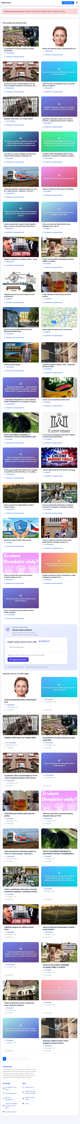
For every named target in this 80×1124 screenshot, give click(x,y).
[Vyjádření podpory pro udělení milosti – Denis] (21, 252)
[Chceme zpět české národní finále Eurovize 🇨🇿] (59, 462)
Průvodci (6, 1083)
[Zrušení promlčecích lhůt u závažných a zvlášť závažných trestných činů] (59, 569)
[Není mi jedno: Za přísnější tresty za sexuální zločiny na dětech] (59, 77)
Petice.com (6, 3)
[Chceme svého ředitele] (21, 357)
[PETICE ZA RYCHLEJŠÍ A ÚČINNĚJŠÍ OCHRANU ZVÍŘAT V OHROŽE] (59, 253)
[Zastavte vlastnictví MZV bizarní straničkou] (59, 182)
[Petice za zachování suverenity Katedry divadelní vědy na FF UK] (21, 569)
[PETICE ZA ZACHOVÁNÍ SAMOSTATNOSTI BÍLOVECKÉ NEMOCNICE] (21, 323)
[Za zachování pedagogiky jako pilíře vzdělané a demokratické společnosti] (59, 428)
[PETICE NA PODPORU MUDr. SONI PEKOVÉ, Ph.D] (59, 41)
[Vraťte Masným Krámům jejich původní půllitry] (59, 288)
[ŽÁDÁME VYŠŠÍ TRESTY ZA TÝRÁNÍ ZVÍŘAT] (21, 111)
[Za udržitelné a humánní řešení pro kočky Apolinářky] (21, 42)
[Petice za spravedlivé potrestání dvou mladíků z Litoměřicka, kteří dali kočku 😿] (21, 463)
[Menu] (77, 3)
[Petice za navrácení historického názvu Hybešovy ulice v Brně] (59, 218)
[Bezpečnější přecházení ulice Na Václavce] (59, 322)
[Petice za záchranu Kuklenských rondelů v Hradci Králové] (21, 499)
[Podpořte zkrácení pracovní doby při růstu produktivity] (21, 288)
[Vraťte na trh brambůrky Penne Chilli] (59, 392)
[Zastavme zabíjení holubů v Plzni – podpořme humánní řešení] (59, 358)
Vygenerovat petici (19, 660)
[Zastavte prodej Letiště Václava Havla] (21, 533)
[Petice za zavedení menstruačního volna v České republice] (21, 604)
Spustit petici (68, 3)
